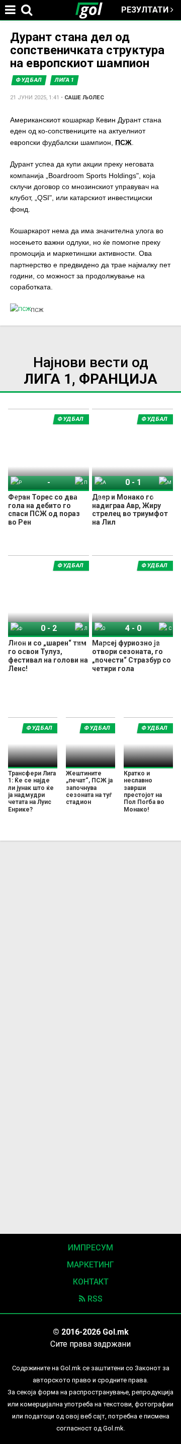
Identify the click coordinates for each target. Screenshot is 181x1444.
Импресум (90, 1247)
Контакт (91, 1282)
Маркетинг (90, 1264)
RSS (94, 1299)
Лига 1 (64, 80)
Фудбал (29, 80)
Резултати (145, 10)
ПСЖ (123, 142)
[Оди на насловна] (93, 10)
